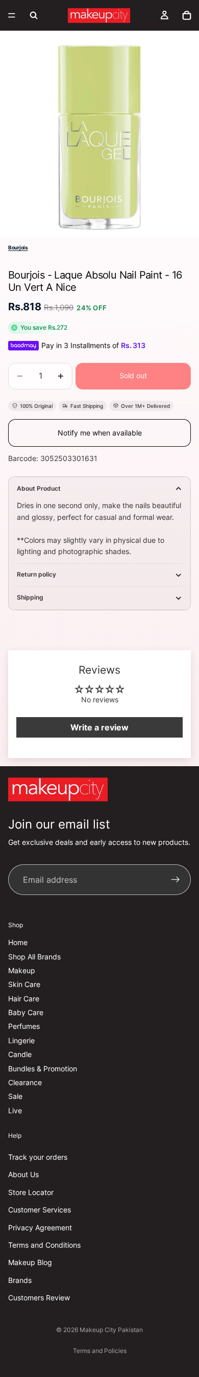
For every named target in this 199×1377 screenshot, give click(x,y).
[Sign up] (175, 880)
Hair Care (23, 998)
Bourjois (18, 247)
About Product (39, 488)
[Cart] (187, 15)
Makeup (21, 970)
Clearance (25, 1082)
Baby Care (25, 1012)
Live (15, 1110)
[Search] (33, 15)
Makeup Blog (30, 1262)
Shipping (30, 597)
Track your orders (37, 1157)
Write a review (99, 727)
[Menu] (11, 15)
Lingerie (21, 1040)
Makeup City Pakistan (111, 1330)
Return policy (36, 574)
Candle (20, 1054)
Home (18, 942)
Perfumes (24, 1026)
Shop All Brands (34, 956)
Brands (20, 1280)
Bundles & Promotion (42, 1068)
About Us (23, 1175)
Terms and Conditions (44, 1245)
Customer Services (39, 1209)
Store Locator (31, 1192)
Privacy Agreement (40, 1227)
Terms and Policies (100, 1351)
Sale (15, 1096)
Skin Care (24, 984)
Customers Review (39, 1297)
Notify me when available (100, 432)
